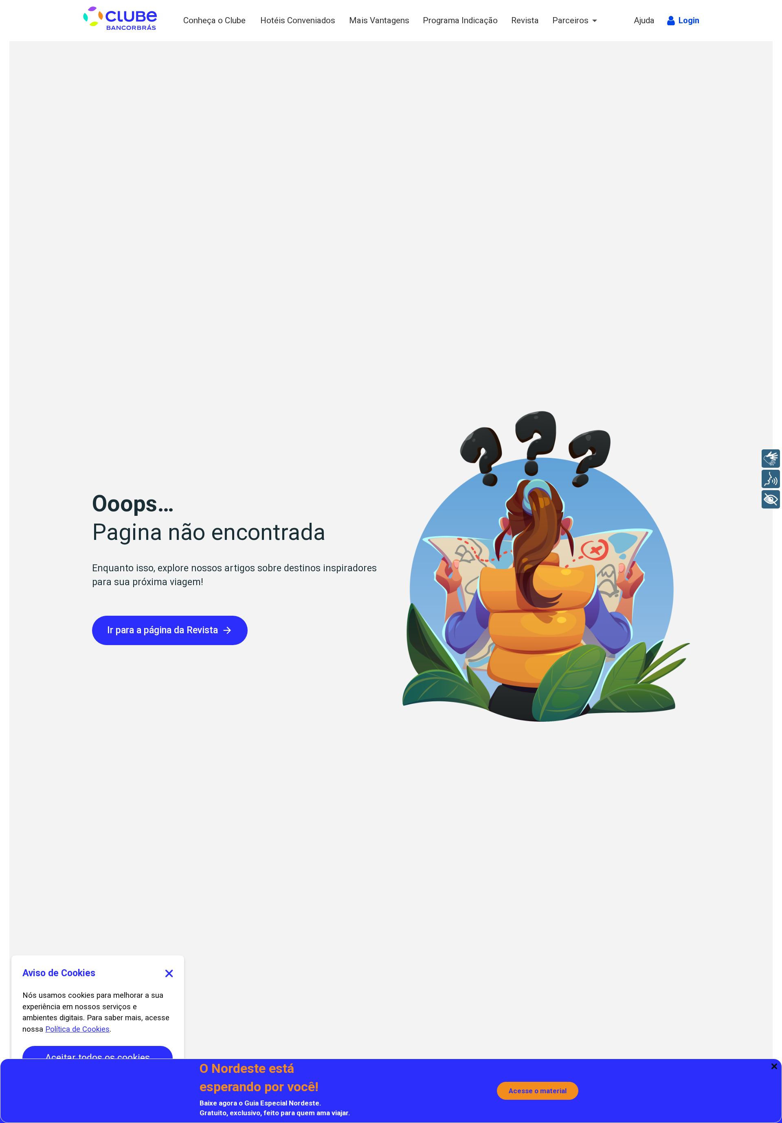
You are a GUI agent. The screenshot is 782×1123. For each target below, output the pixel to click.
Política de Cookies (77, 1029)
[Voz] (771, 479)
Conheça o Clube (215, 20)
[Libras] (771, 458)
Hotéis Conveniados (298, 20)
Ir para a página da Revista (162, 630)
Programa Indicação (461, 20)
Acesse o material (538, 1091)
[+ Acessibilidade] (771, 499)
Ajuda (645, 20)
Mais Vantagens (380, 20)
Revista (525, 20)
